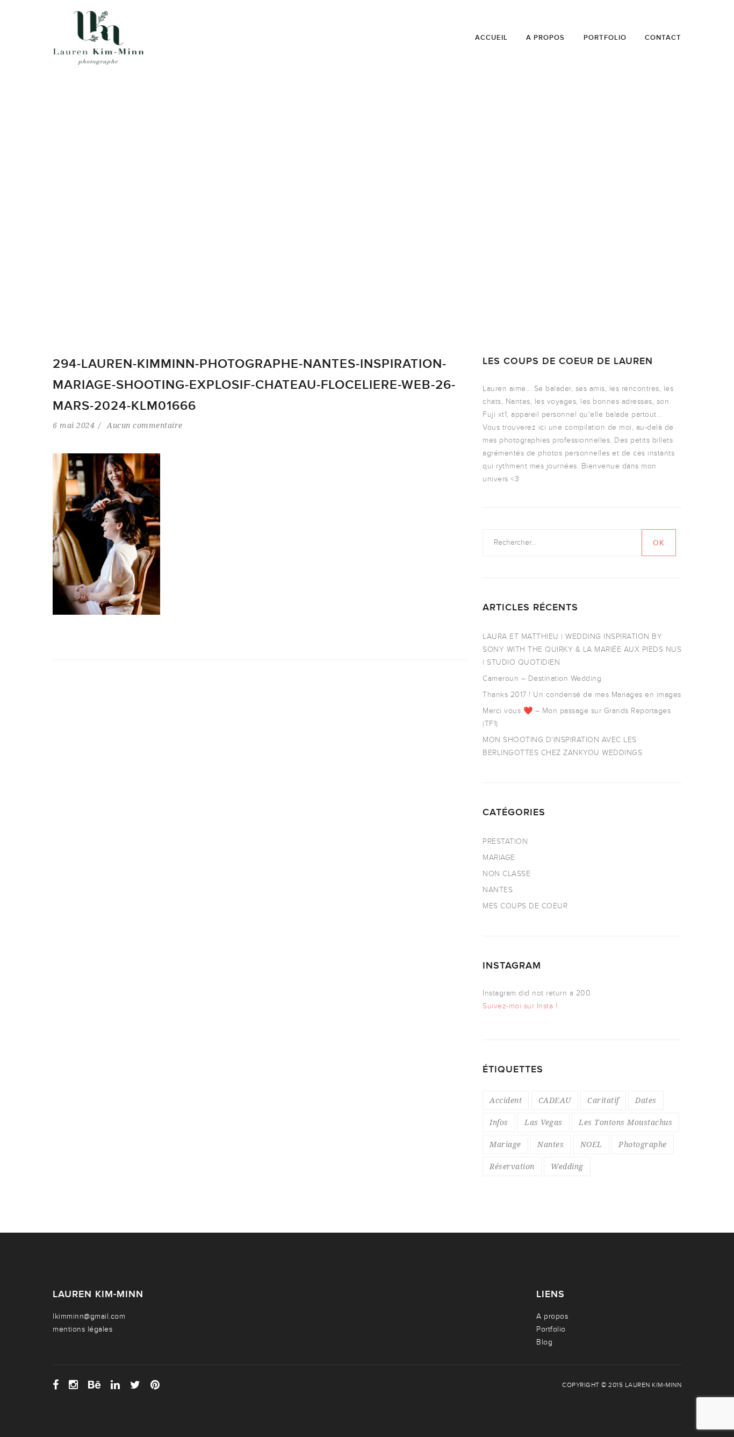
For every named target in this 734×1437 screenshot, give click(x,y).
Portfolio (605, 37)
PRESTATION (505, 841)
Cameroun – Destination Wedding (542, 678)
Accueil (491, 37)
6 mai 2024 (74, 425)
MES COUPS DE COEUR (525, 905)
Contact (663, 37)
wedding (567, 1166)
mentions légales (82, 1329)
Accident (506, 1100)
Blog (544, 1342)
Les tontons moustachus (625, 1122)
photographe (642, 1144)
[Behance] (94, 1384)
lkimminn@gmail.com (89, 1316)
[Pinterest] (155, 1384)
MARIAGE (499, 857)
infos (499, 1122)
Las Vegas (543, 1122)
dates (646, 1100)
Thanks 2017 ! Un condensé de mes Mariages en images (582, 694)
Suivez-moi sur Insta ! (520, 1006)
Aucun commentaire (145, 425)
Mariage (505, 1144)
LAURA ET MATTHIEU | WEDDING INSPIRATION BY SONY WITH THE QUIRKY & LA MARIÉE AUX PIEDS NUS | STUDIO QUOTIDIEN (582, 649)
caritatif (603, 1100)
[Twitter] (135, 1384)
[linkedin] (115, 1384)
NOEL (591, 1144)
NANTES (498, 889)
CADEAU (554, 1100)
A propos (545, 37)
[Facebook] (56, 1384)
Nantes (550, 1144)
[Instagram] (73, 1384)
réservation (512, 1166)
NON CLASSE (506, 873)
